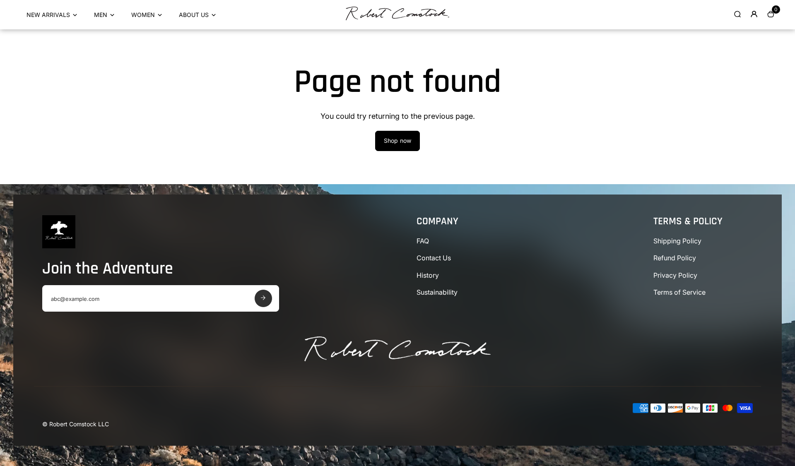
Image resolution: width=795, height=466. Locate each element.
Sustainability (437, 292)
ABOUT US (194, 14)
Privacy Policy (675, 275)
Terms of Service (679, 292)
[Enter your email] (263, 298)
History (428, 275)
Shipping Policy (677, 241)
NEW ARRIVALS (48, 14)
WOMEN (143, 14)
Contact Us (434, 258)
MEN (100, 14)
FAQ (423, 241)
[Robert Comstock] (397, 18)
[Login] (754, 14)
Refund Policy (674, 258)
